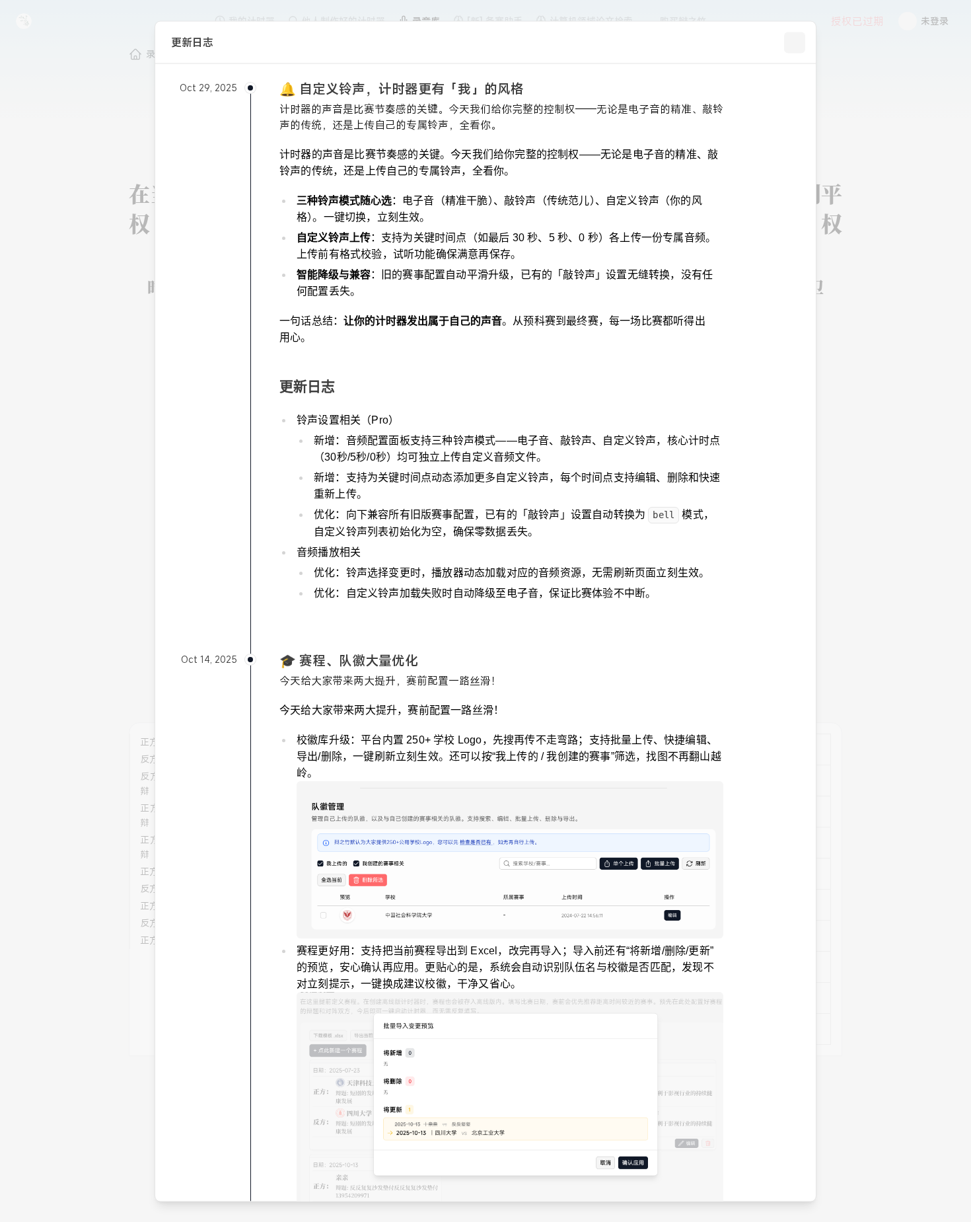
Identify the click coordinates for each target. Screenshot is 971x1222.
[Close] (794, 42)
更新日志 (307, 385)
